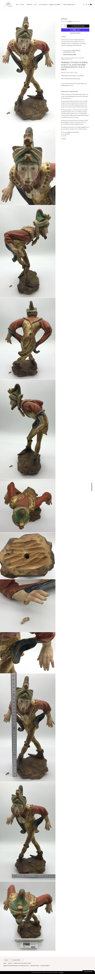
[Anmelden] (84, 4)
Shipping (69, 21)
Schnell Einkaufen (91, 487)
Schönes (22, 4)
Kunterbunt (76, 132)
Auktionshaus (29, 4)
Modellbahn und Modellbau (54, 4)
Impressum (10, 963)
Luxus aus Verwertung (42, 4)
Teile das (64, 138)
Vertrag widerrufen (88, 971)
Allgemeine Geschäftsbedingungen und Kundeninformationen (16, 965)
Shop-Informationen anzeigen (69, 54)
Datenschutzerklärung (44, 965)
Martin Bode (67, 134)
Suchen (5, 963)
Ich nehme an (61, 972)
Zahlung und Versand (34, 965)
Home (17, 4)
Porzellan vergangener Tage (68, 4)
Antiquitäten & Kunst (70, 132)
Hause (62, 57)
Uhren (35, 4)
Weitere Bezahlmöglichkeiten (75, 32)
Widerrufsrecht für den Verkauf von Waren (22, 963)
